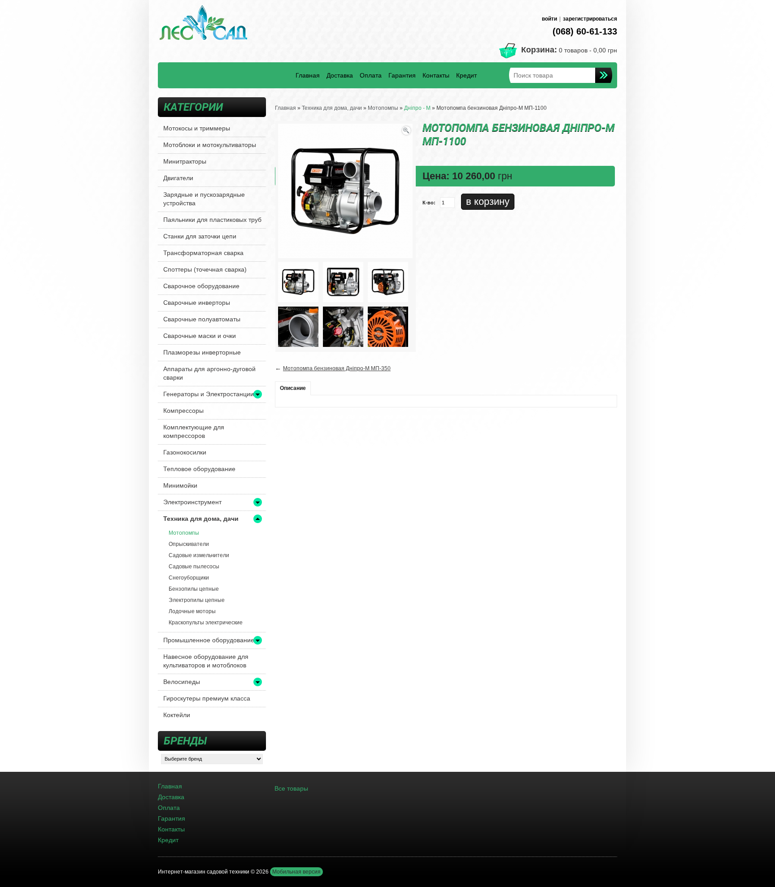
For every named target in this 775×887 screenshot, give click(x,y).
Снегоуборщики (189, 578)
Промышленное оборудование (208, 640)
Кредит (466, 75)
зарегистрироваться (590, 19)
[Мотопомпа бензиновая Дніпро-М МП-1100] (298, 281)
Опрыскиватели (189, 544)
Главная (308, 75)
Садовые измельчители (199, 555)
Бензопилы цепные (194, 589)
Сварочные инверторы (196, 302)
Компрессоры (183, 410)
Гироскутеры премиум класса (206, 698)
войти (549, 19)
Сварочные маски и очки (199, 335)
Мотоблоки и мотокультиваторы (209, 144)
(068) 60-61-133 (585, 31)
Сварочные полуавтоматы (201, 319)
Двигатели (178, 178)
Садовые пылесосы (194, 566)
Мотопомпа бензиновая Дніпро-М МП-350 (337, 368)
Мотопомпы (184, 533)
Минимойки (180, 485)
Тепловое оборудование (199, 468)
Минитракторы (184, 161)
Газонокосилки (184, 452)
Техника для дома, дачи (201, 518)
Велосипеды (181, 681)
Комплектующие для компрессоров (193, 431)
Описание (293, 388)
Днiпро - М (417, 108)
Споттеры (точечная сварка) (205, 269)
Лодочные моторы (192, 611)
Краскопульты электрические (206, 622)
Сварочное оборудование (201, 286)
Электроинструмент (192, 502)
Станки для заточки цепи (199, 236)
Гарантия (402, 75)
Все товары (291, 788)
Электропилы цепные (197, 600)
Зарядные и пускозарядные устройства (204, 199)
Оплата (371, 75)
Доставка (340, 75)
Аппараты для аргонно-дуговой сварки (209, 373)
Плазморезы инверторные (202, 352)
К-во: (428, 202)
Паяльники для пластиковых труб (212, 219)
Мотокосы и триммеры (196, 128)
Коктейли (176, 714)
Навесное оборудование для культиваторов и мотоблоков (205, 661)
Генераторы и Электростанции (208, 394)
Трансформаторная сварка (203, 252)
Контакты (435, 75)
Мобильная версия (296, 872)
